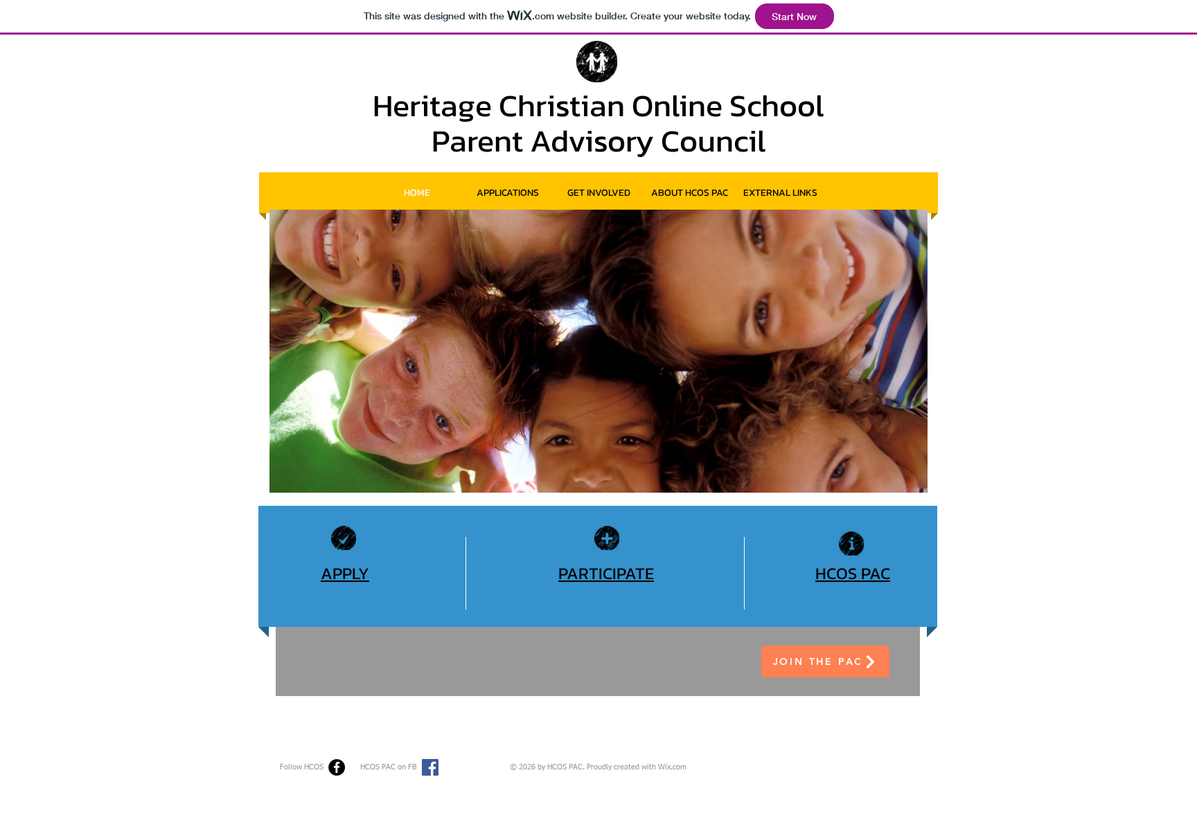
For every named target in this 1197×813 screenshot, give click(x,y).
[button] (780, 192)
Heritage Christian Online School (598, 105)
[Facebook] (336, 767)
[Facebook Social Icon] (430, 767)
